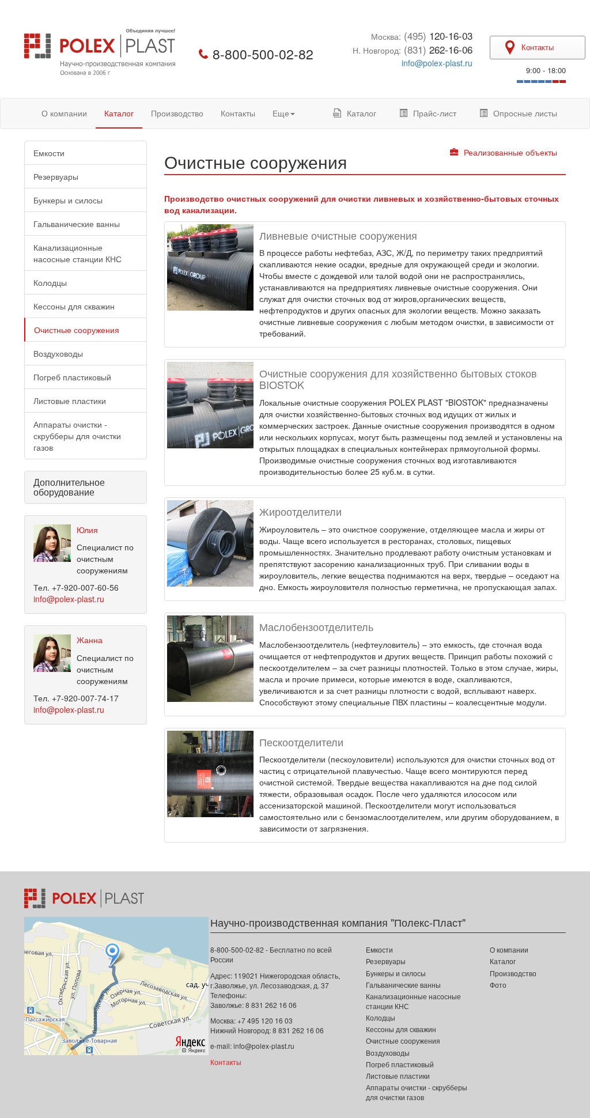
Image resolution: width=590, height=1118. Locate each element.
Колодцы (50, 282)
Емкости (49, 152)
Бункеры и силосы (68, 200)
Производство (177, 113)
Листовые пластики (69, 400)
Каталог (119, 113)
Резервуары (55, 176)
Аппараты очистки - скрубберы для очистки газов (77, 435)
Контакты (238, 113)
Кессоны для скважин (74, 306)
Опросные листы (525, 113)
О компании (64, 113)
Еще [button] (281, 113)
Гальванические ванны (76, 223)
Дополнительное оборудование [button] (69, 487)
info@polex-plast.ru (437, 63)
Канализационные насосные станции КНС (77, 253)
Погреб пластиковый (72, 377)
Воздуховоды (58, 353)
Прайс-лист (434, 113)
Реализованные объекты (510, 152)
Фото (498, 984)
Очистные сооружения (76, 329)
